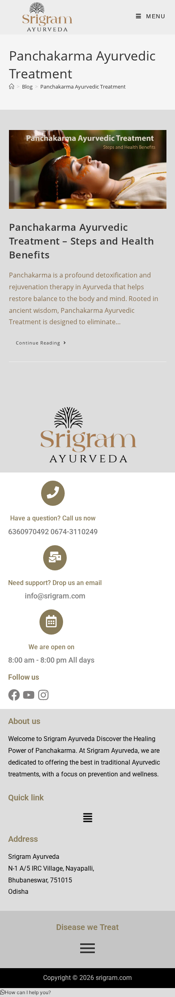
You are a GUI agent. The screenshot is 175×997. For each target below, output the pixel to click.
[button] (87, 818)
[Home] (11, 86)
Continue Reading (44, 341)
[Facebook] (14, 695)
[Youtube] (29, 695)
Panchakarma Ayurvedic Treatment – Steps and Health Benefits (81, 240)
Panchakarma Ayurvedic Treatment (83, 86)
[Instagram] (43, 695)
